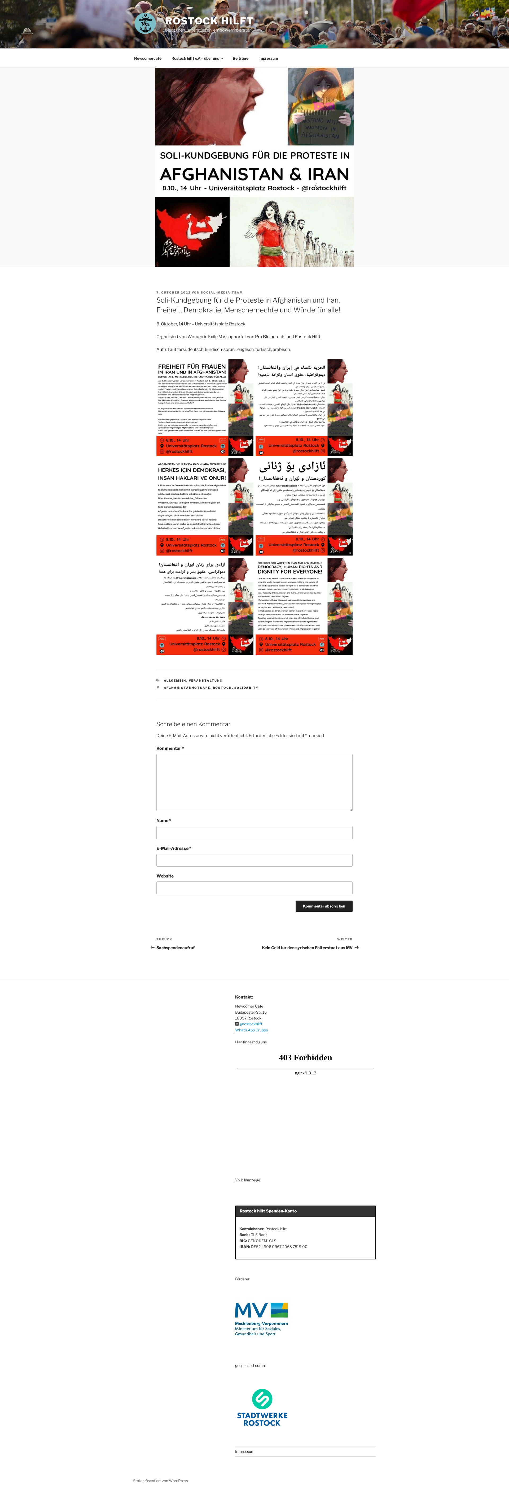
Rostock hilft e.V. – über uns (195, 58)
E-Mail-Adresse (173, 848)
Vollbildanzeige (247, 1180)
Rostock (222, 688)
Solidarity (246, 688)
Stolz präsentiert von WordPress (160, 1480)
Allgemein (175, 680)
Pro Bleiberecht (270, 336)
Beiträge (240, 58)
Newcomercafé (147, 58)
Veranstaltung (206, 680)
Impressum (268, 58)
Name (163, 820)
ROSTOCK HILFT (209, 21)
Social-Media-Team (222, 292)
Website (165, 876)
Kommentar (170, 748)
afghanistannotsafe (187, 688)
